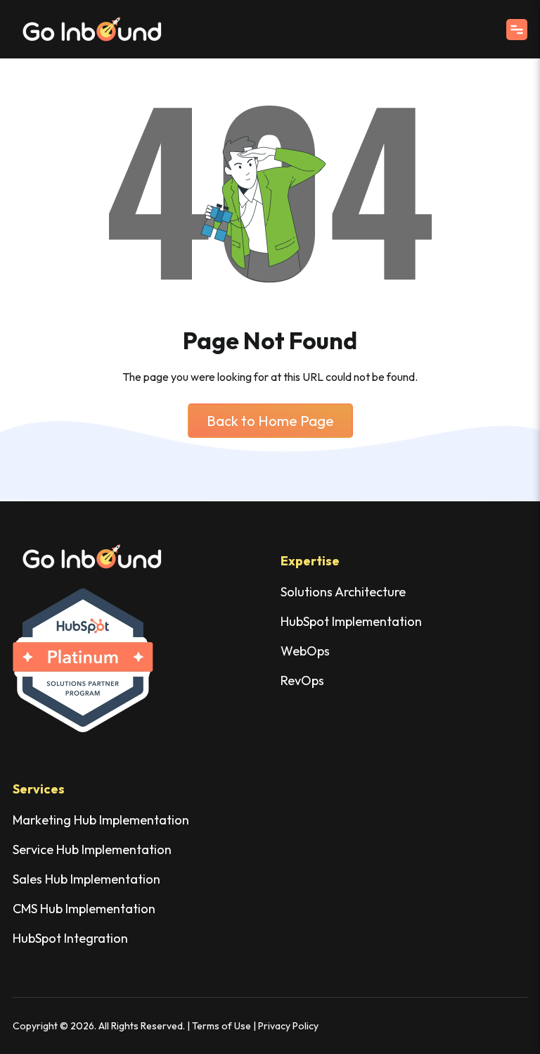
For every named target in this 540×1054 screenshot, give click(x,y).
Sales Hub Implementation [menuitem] (86, 879)
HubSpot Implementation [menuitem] (351, 621)
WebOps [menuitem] (305, 651)
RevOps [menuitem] (302, 680)
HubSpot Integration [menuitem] (70, 938)
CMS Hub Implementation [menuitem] (84, 909)
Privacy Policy (288, 1026)
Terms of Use (221, 1026)
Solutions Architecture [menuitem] (343, 592)
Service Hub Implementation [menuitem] (92, 849)
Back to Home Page (270, 420)
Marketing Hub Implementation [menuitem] (101, 820)
